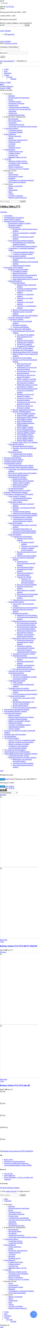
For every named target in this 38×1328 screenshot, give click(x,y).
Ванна (10, 188)
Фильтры (11, 146)
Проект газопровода (15, 167)
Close (2, 942)
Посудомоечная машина (17, 182)
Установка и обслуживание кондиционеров (18, 164)
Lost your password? (7, 61)
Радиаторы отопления (16, 103)
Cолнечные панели (15, 130)
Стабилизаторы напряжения (18, 107)
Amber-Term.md (11, 1191)
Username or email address (9, 47)
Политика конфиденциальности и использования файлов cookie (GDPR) (18, 1164)
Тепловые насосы (14, 101)
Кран (10, 192)
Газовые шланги (14, 153)
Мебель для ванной (15, 186)
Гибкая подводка (14, 142)
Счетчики (12, 144)
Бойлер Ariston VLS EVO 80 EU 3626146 (18, 946)
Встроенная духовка (15, 176)
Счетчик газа (13, 155)
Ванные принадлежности (17, 197)
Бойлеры (11, 96)
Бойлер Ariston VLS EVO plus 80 (15, 1085)
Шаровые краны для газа (17, 157)
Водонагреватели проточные (18, 98)
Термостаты (12, 113)
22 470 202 (10, 6)
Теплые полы (13, 105)
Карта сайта (8, 1159)
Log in (3, 57)
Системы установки (15, 196)
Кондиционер (13, 119)
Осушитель (12, 123)
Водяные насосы (14, 147)
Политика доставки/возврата (14, 1161)
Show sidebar (9, 786)
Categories (3, 212)
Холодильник (13, 174)
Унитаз (11, 194)
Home (7, 779)
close (1, 771)
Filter (2, 779)
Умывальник (13, 190)
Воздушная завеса (14, 121)
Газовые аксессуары (15, 151)
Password (4, 53)
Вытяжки (11, 178)
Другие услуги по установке (18, 169)
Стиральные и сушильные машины (21, 180)
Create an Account (11, 43)
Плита (10, 172)
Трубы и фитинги (14, 136)
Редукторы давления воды (17, 140)
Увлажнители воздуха (16, 124)
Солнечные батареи (15, 132)
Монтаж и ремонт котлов (17, 161)
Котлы (10, 99)
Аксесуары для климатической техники (22, 126)
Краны (10, 138)
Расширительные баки (16, 115)
